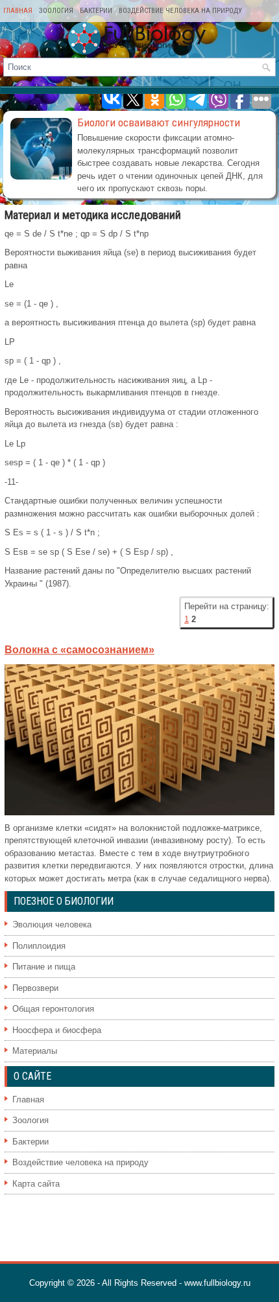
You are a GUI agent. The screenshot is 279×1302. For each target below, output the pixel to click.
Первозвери (35, 988)
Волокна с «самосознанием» (79, 649)
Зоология (56, 10)
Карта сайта (36, 1184)
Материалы (34, 1051)
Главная (17, 10)
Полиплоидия (39, 946)
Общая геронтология (53, 1009)
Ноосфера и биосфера (56, 1030)
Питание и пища (43, 966)
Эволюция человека (51, 924)
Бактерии (96, 10)
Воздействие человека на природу (180, 10)
